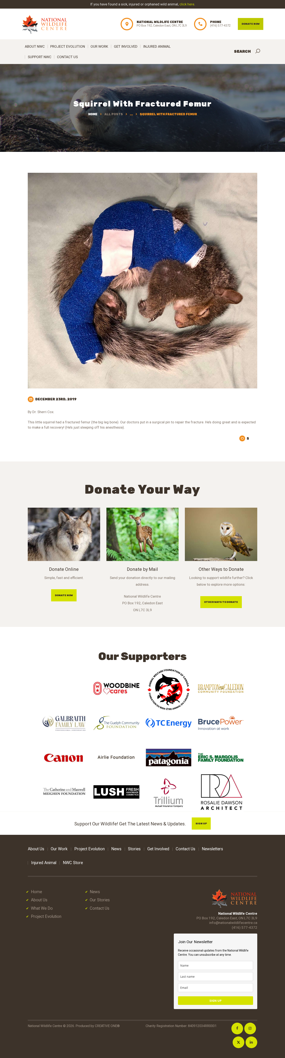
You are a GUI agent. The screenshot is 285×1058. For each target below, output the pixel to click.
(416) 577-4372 (244, 927)
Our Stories (100, 900)
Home (92, 114)
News (95, 891)
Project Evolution (46, 916)
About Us (39, 900)
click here (186, 4)
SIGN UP (215, 1001)
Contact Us (99, 908)
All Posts (113, 114)
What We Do (42, 908)
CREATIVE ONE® (107, 1026)
